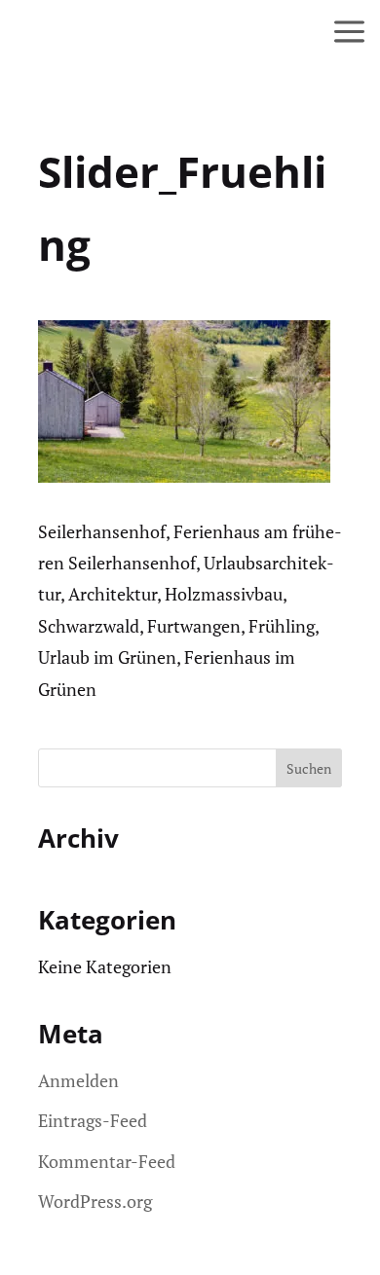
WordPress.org (95, 1201)
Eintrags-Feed (92, 1120)
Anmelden (78, 1080)
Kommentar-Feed (106, 1161)
